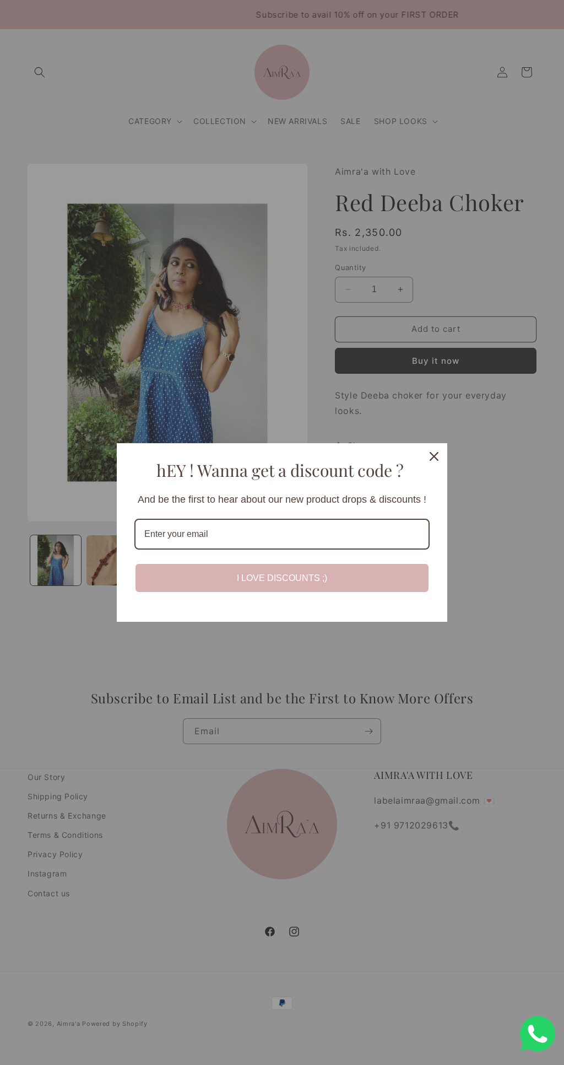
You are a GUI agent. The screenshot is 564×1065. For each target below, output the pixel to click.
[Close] (434, 456)
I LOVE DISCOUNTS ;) (282, 578)
